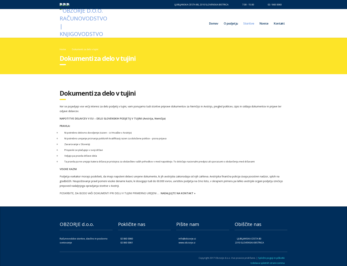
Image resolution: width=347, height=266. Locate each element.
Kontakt (279, 23)
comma (281, 263)
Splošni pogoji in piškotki (271, 258)
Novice (264, 23)
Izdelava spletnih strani (263, 263)
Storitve (248, 23)
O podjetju (231, 23)
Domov (213, 23)
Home (63, 49)
